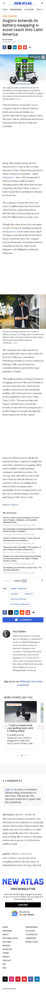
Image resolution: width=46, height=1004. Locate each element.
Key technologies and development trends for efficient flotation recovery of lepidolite (23, 530)
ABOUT (6, 934)
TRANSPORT (31, 938)
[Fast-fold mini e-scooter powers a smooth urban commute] (23, 712)
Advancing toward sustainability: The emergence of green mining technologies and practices (22, 548)
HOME (5, 927)
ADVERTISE (7, 949)
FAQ (4, 968)
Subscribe (23, 905)
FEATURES (7, 942)
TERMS (6, 953)
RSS (4, 964)
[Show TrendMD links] (42, 580)
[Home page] (23, 4)
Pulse (16, 170)
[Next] (39, 726)
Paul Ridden (19, 631)
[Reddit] (20, 47)
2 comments (26, 620)
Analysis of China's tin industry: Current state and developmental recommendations (21, 539)
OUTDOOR (29, 9)
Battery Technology (20, 604)
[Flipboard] (25, 47)
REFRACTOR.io (32, 942)
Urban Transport (10, 16)
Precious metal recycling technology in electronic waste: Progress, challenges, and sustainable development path (21, 520)
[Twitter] (10, 47)
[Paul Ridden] (6, 634)
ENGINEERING (16, 9)
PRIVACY (6, 956)
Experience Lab (13, 231)
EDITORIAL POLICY (10, 938)
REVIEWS (6, 945)
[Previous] (6, 726)
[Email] (30, 47)
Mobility (29, 594)
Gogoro (14, 504)
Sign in (9, 789)
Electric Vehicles (18, 599)
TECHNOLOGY (32, 934)
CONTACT (7, 960)
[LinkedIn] (15, 47)
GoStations (8, 177)
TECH (5, 9)
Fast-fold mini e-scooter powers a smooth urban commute (23, 728)
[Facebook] (4, 47)
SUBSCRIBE (7, 931)
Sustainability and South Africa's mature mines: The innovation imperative (22, 569)
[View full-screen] (43, 57)
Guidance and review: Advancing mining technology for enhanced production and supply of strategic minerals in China (22, 558)
